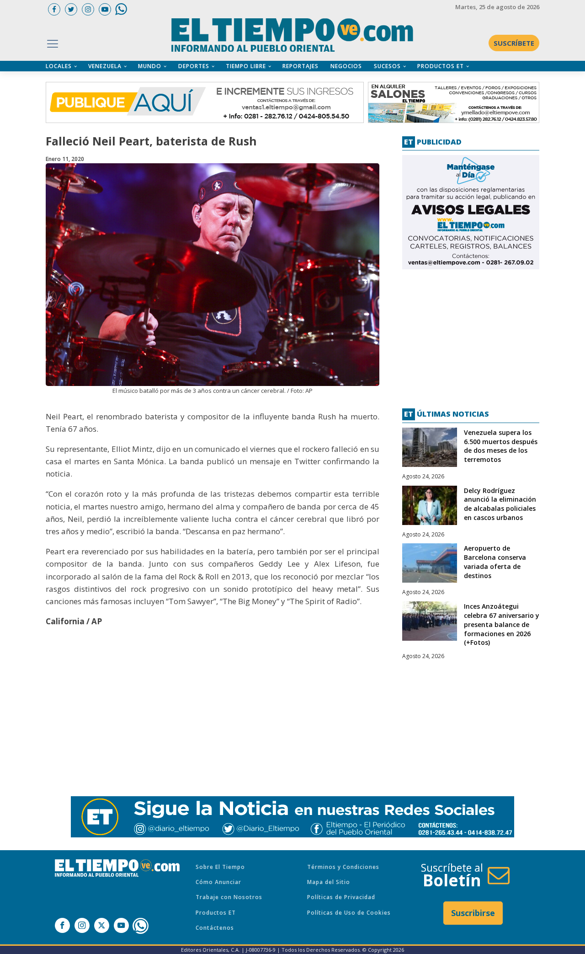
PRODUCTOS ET (440, 66)
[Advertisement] (470, 335)
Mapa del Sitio (328, 882)
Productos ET (216, 913)
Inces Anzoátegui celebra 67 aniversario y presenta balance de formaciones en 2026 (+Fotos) (501, 624)
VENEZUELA (105, 66)
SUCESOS (387, 66)
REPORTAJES (300, 66)
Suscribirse (473, 912)
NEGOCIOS (346, 66)
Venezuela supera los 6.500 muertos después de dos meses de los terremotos (500, 446)
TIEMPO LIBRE (246, 66)
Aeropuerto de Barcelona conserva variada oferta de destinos (495, 561)
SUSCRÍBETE (514, 43)
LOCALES (59, 66)
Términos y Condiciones (343, 867)
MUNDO (149, 66)
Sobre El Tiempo (220, 867)
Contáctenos (215, 928)
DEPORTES (193, 66)
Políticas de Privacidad (341, 897)
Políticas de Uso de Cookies (349, 913)
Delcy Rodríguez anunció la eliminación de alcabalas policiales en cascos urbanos (500, 504)
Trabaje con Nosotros (229, 897)
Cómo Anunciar (218, 882)
